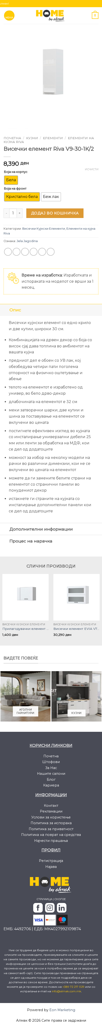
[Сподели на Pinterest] (42, 252)
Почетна (12, 138)
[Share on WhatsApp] (8, 252)
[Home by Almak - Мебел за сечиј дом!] (51, 15)
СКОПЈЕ (60, 899)
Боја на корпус (16, 172)
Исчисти (91, 169)
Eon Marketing (62, 1010)
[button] (9, 16)
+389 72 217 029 (73, 986)
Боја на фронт (15, 188)
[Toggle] (4, 310)
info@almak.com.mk (66, 991)
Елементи (53, 138)
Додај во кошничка (55, 213)
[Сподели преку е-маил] (33, 252)
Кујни (32, 138)
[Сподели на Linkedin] (51, 252)
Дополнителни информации (41, 528)
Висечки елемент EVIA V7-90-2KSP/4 (76, 629)
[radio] (11, 180)
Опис (15, 309)
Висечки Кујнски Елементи (43, 228)
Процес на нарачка (30, 540)
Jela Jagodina (27, 241)
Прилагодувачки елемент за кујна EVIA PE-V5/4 (25, 629)
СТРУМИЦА (44, 899)
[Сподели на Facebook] (16, 252)
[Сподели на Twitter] (25, 252)
